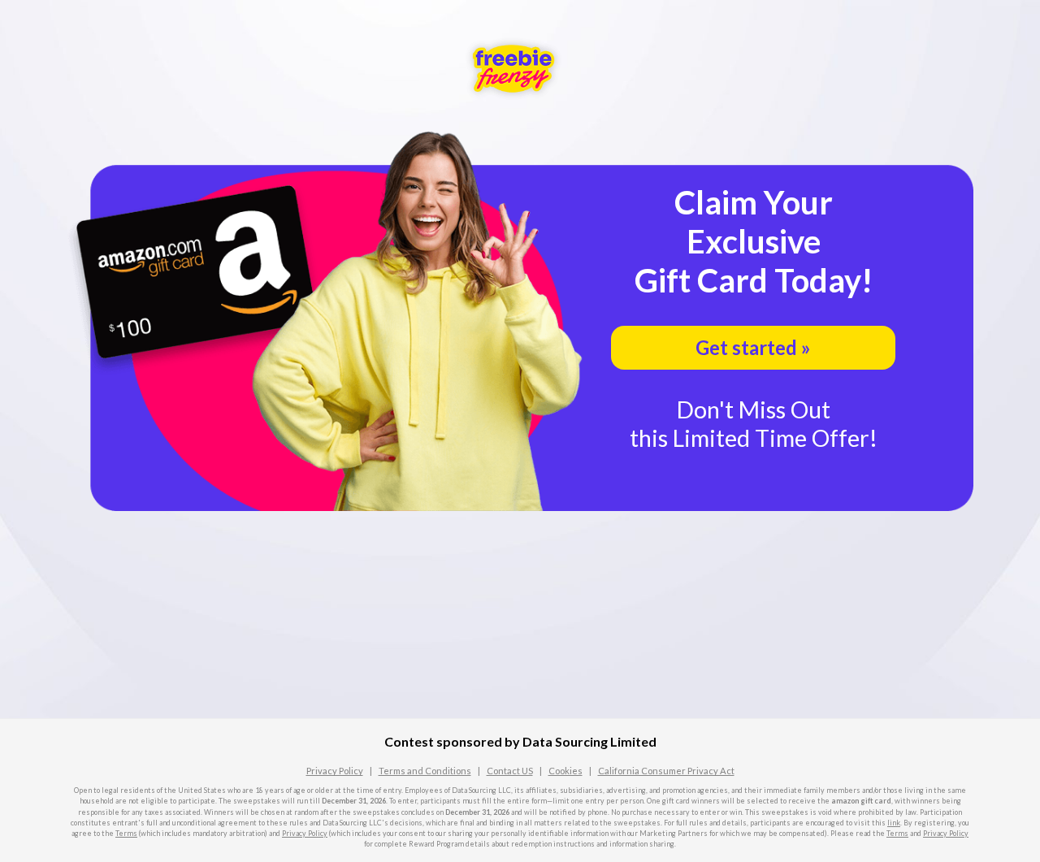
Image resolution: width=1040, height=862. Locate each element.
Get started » (753, 347)
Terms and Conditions (425, 770)
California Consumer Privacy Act (666, 770)
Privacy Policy (334, 770)
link (893, 822)
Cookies (565, 770)
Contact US (510, 770)
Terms (126, 833)
